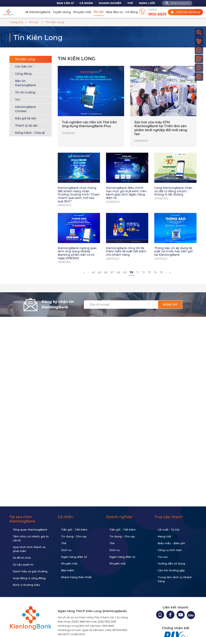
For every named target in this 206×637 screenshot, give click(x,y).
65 (99, 272)
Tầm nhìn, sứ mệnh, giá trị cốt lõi (31, 538)
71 (137, 272)
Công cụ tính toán (170, 550)
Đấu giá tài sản (25, 118)
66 (106, 272)
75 (161, 272)
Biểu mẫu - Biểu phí (171, 543)
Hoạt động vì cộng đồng (29, 578)
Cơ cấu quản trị (23, 564)
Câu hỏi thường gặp (171, 570)
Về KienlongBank (37, 12)
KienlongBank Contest (25, 109)
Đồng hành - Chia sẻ (30, 133)
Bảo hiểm (67, 570)
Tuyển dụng (62, 12)
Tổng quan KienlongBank (30, 529)
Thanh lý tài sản (26, 125)
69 (125, 272)
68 (118, 272)
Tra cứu (163, 556)
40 (93, 272)
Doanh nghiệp (110, 3)
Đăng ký (170, 304)
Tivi (17, 99)
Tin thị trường (25, 92)
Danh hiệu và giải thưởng (30, 571)
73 (149, 272)
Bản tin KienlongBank (25, 83)
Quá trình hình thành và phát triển (29, 549)
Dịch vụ (66, 550)
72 (143, 272)
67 (112, 272)
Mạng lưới (147, 3)
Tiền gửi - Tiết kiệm (74, 529)
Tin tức (99, 12)
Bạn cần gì (65, 3)
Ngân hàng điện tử (74, 556)
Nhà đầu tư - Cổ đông (122, 12)
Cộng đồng (23, 74)
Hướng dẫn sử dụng (171, 563)
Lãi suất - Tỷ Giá (168, 529)
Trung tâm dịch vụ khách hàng (175, 579)
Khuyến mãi (82, 12)
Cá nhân (86, 3)
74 (155, 272)
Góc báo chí (23, 66)
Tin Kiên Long (25, 59)
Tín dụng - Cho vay (74, 536)
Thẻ (130, 3)
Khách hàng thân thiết (76, 577)
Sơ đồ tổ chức (22, 557)
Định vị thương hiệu (26, 584)
